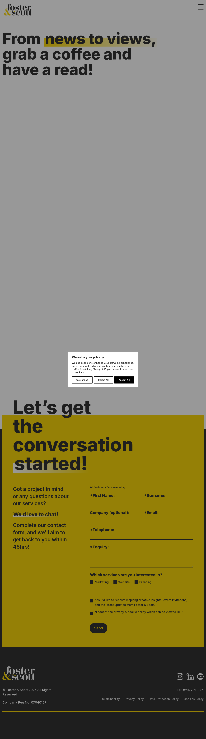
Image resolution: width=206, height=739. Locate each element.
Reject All (103, 380)
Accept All (124, 380)
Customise (82, 380)
